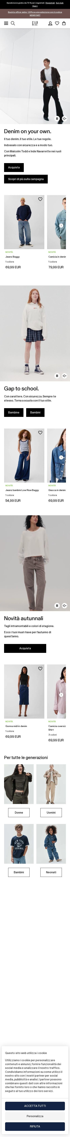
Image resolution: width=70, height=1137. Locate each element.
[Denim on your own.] (35, 108)
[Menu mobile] (6, 23)
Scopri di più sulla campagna (26, 179)
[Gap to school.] (35, 353)
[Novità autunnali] (35, 586)
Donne (19, 812)
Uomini (51, 812)
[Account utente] (50, 23)
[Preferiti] (57, 23)
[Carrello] (64, 23)
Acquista (14, 167)
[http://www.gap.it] (35, 23)
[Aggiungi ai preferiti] (40, 199)
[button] (61, 225)
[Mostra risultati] (13, 23)
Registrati (50, 3)
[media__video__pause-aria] (57, 118)
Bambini (35, 412)
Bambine (13, 412)
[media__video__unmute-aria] (64, 118)
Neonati (51, 872)
